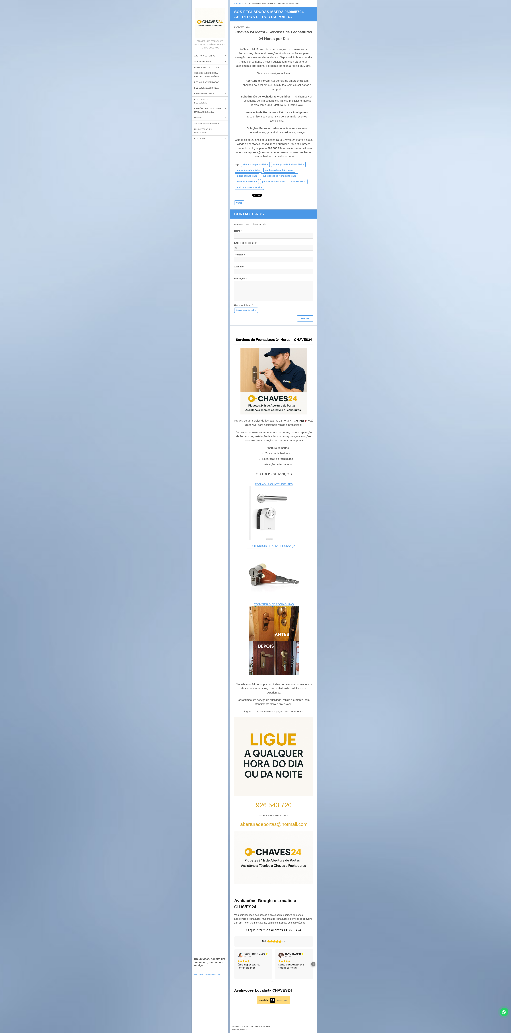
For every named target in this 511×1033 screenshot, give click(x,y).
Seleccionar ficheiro (246, 310)
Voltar (239, 203)
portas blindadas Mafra (273, 181)
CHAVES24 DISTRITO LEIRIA (206, 67)
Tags (236, 164)
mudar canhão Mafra (247, 176)
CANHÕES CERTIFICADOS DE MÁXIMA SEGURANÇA (207, 110)
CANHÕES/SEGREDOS (204, 94)
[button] (234, 964)
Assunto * (239, 267)
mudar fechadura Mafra (248, 170)
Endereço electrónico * (245, 243)
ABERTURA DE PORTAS (204, 56)
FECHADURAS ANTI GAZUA (206, 88)
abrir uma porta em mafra (249, 187)
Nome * (238, 231)
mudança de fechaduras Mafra (288, 164)
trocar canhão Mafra (247, 181)
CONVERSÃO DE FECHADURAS (201, 101)
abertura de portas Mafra (255, 164)
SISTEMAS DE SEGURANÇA (206, 123)
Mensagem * (240, 278)
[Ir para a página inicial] (210, 20)
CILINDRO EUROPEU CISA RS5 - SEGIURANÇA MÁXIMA (206, 75)
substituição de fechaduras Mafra (279, 176)
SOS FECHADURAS (202, 61)
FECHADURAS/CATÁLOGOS (206, 82)
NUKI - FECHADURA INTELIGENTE (203, 131)
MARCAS (198, 118)
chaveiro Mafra (298, 181)
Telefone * (239, 255)
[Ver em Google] (240, 955)
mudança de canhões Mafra (279, 170)
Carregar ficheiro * (243, 305)
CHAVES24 (239, 4)
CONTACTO (199, 138)
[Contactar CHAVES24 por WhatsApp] (504, 1015)
